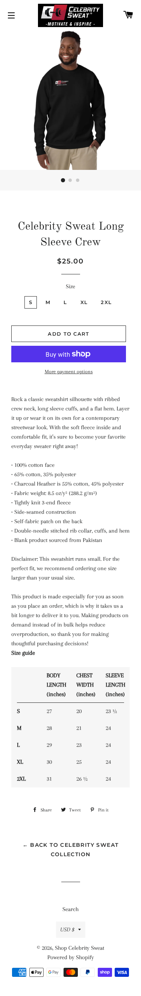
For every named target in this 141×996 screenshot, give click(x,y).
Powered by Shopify (70, 957)
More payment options (69, 371)
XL (84, 302)
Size (70, 286)
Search (70, 909)
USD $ (67, 929)
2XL (106, 302)
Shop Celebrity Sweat (79, 948)
